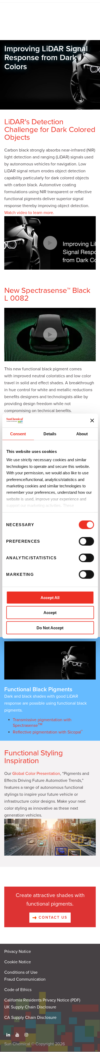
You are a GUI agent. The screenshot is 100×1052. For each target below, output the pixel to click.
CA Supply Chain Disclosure (30, 1017)
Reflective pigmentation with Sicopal (48, 732)
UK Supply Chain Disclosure (30, 1007)
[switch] (86, 541)
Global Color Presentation (36, 773)
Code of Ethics (17, 989)
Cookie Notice (17, 962)
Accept (50, 612)
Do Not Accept (50, 628)
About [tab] (82, 434)
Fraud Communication (25, 979)
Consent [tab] (18, 434)
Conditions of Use (21, 972)
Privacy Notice (17, 951)
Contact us (52, 917)
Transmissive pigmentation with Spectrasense (42, 722)
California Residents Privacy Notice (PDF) (42, 1000)
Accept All (50, 597)
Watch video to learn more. (29, 212)
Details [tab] (49, 434)
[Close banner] (92, 420)
